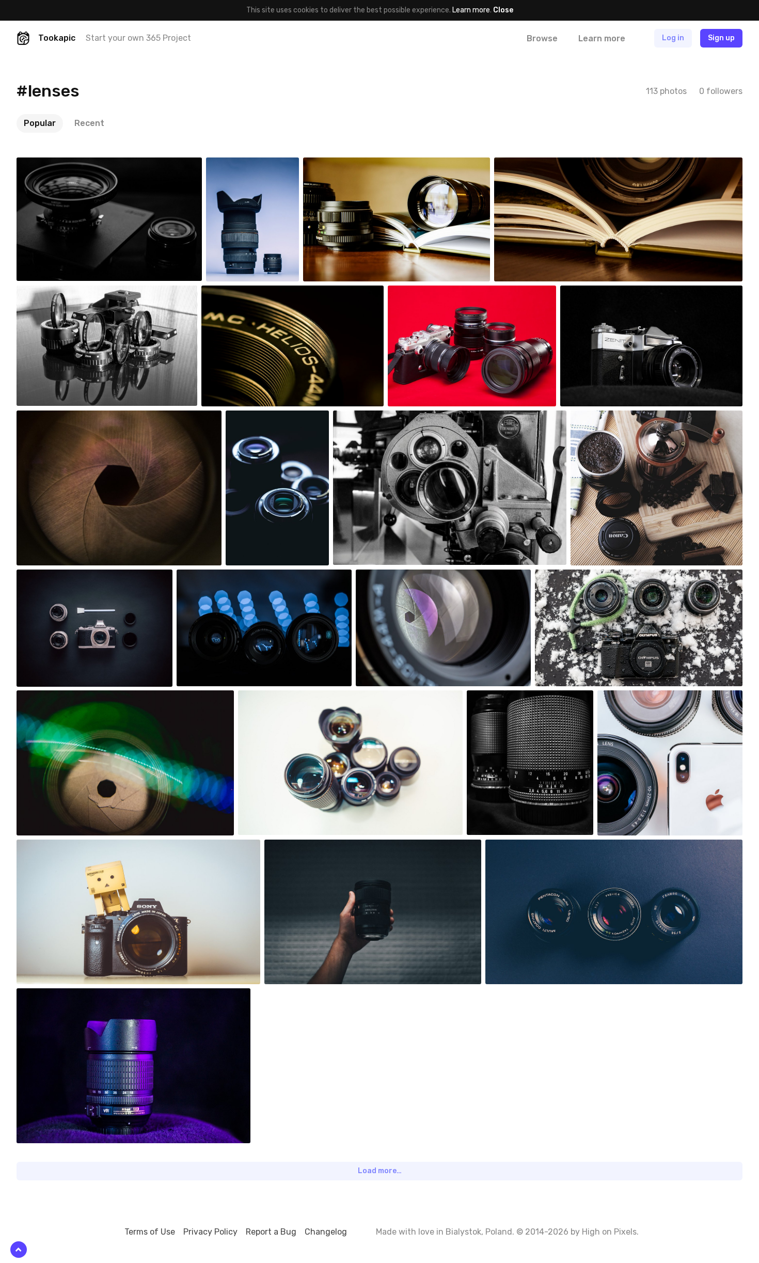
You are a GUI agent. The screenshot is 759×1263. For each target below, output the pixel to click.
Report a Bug (271, 1232)
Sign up (721, 38)
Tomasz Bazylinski (409, 577)
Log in (673, 38)
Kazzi (568, 577)
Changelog (326, 1232)
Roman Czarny (63, 293)
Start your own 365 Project (138, 38)
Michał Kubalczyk (649, 698)
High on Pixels (609, 1232)
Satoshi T (56, 165)
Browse (542, 38)
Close (503, 10)
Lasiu (258, 418)
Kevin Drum (280, 698)
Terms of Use (149, 1232)
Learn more (471, 10)
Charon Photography (361, 165)
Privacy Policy (210, 1232)
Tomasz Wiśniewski (319, 847)
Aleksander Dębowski (74, 418)
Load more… (380, 1170)
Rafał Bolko (613, 418)
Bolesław (506, 698)
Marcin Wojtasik (225, 577)
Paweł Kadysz (252, 165)
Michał (520, 847)
